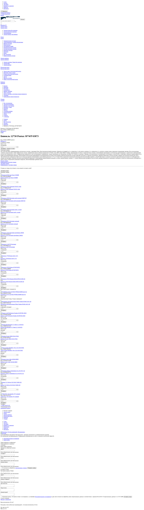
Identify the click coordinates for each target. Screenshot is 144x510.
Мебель (5, 110)
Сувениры (6, 116)
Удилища (6, 95)
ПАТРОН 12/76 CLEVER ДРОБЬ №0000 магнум (13, 294)
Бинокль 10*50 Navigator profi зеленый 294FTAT (13, 200)
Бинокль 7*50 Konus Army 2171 (9, 258)
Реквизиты (6, 426)
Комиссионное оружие (9, 55)
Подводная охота (8, 416)
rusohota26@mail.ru (5, 12)
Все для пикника (8, 103)
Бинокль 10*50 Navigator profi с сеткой (10, 212)
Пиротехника (7, 45)
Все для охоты (7, 54)
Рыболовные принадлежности (11, 96)
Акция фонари (7, 33)
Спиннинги (7, 90)
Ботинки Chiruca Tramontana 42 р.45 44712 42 (12, 373)
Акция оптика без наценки (10, 30)
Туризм (5, 418)
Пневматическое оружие (10, 47)
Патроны (6, 51)
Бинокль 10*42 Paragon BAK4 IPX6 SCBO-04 (12, 281)
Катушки (6, 88)
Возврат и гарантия (9, 6)
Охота (5, 120)
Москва (2, 499)
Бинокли (6, 124)
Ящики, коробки (8, 91)
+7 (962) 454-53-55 (5, 14)
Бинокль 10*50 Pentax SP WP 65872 (10, 270)
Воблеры (6, 87)
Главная (6, 119)
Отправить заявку (32, 468)
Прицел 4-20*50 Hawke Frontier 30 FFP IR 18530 (13, 315)
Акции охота (7, 412)
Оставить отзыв (127, 496)
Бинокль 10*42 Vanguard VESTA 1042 (10, 189)
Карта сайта (7, 440)
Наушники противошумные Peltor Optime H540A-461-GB (15, 304)
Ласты (5, 76)
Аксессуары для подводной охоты (12, 71)
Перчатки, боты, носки (9, 72)
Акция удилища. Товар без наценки (13, 62)
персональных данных (21, 468)
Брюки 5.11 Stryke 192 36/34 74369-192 (10, 385)
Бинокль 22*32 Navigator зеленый (9, 224)
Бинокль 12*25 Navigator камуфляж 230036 (12, 235)
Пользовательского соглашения (43, 496)
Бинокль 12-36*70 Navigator (8, 247)
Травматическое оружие (10, 41)
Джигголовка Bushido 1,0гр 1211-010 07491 (12, 350)
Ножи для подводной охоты (11, 79)
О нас (5, 1)
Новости (6, 7)
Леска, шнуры (7, 92)
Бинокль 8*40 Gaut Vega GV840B (9, 177)
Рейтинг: (3, 131)
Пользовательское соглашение (11, 438)
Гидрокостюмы (7, 75)
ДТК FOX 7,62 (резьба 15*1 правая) (10, 396)
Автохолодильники (9, 104)
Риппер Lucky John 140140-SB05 (9, 362)
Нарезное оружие (8, 50)
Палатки (6, 108)
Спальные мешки (8, 111)
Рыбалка (6, 417)
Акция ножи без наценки (10, 31)
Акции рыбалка (8, 414)
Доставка (6, 4)
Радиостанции (7, 112)
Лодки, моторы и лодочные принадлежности (15, 94)
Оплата (5, 3)
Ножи (5, 53)
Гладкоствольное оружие (10, 49)
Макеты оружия (8, 43)
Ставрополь (8, 499)
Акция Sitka (7, 63)
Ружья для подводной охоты (11, 74)
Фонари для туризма (9, 105)
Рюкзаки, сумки (8, 107)
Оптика (6, 123)
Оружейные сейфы (8, 46)
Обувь (5, 114)
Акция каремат (7, 65)
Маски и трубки (8, 78)
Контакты (6, 8)
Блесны (5, 86)
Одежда (6, 115)
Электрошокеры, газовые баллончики (13, 42)
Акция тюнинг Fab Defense (11, 34)
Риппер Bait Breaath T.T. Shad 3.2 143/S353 (11, 327)
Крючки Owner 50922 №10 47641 (9, 339)
